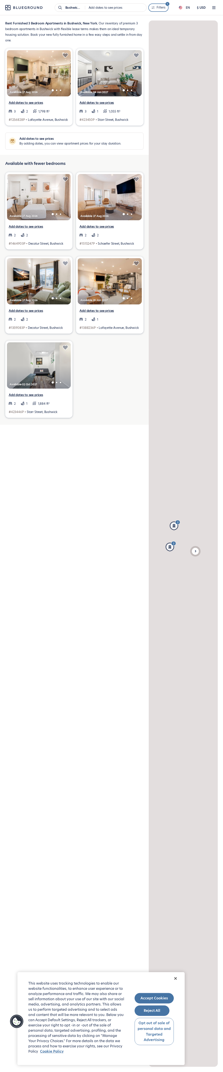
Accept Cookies (154, 998)
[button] (171, 546)
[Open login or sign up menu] (214, 8)
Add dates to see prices (26, 103)
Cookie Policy (52, 1051)
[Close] (175, 978)
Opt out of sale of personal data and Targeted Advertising (154, 1031)
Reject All (152, 1010)
